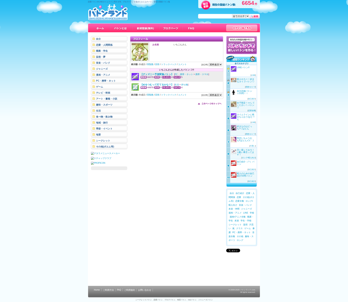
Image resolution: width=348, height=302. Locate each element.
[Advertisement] (109, 227)
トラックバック (168, 64)
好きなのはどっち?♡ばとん (244, 127)
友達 (237, 220)
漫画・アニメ (235, 213)
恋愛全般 (251, 110)
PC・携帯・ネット (184, 74)
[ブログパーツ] (170, 27)
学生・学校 (246, 220)
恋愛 (239, 197)
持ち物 (184, 84)
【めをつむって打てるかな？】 (156, 84)
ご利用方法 (108, 290)
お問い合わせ (144, 290)
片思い (252, 146)
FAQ (119, 290)
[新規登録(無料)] (145, 27)
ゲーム (247, 228)
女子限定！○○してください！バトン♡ (246, 105)
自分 (232, 193)
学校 (252, 213)
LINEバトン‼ (243, 67)
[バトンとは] (121, 27)
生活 (177, 84)
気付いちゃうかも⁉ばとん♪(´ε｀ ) (245, 139)
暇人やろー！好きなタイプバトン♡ (245, 80)
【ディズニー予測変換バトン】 (157, 74)
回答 (157, 64)
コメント (182, 64)
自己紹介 (251, 99)
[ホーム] (100, 27)
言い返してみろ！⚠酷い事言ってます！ (245, 152)
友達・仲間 (234, 209)
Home (97, 290)
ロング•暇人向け (248, 158)
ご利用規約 (129, 290)
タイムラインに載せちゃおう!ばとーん (246, 117)
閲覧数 (150, 64)
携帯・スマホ (201, 74)
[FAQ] (191, 27)
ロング (240, 240)
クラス (239, 228)
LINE (253, 75)
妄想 (245, 224)
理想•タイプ (250, 87)
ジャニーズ (246, 209)
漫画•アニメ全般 (238, 217)
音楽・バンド (245, 205)
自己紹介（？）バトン (245, 162)
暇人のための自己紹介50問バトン (245, 174)
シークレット (235, 224)
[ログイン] (241, 28)
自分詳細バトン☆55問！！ (244, 92)
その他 (240, 236)
